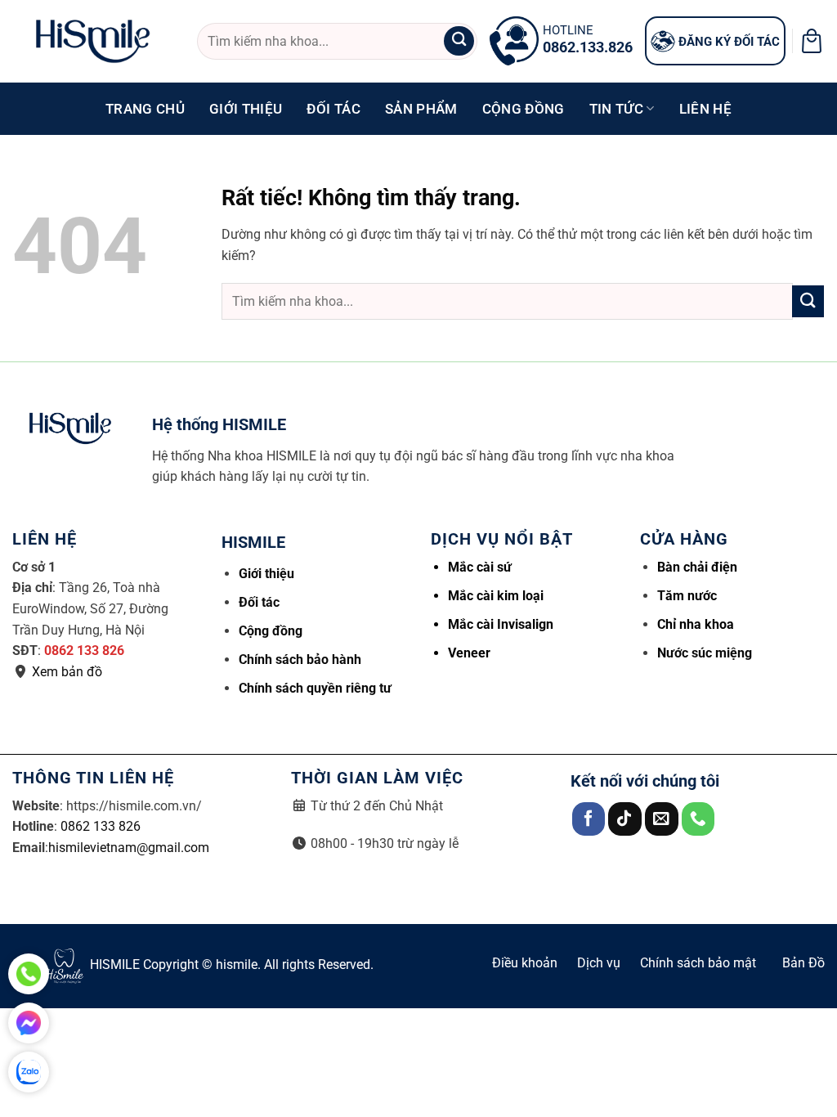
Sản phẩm (421, 109)
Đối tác (333, 109)
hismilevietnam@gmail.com (128, 847)
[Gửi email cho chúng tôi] (661, 819)
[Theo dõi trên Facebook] (589, 819)
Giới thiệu (245, 109)
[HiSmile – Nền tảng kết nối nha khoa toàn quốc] (92, 41)
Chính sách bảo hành (300, 659)
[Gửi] (458, 41)
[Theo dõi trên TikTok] (625, 819)
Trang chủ (145, 109)
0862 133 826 (84, 650)
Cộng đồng (523, 109)
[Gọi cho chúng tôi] (698, 819)
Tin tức (616, 109)
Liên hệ (705, 109)
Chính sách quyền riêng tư (315, 688)
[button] (812, 41)
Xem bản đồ (67, 672)
